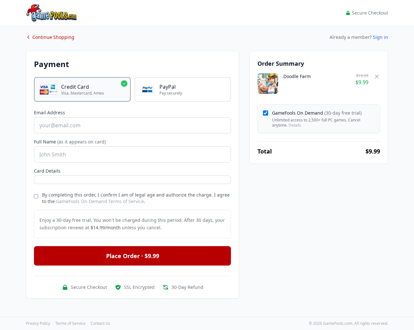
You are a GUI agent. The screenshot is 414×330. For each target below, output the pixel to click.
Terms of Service (70, 323)
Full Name (70, 142)
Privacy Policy (38, 323)
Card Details (47, 171)
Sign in (380, 37)
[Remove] (377, 76)
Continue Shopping (53, 37)
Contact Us (100, 323)
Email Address (49, 112)
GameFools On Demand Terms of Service (100, 201)
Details (295, 125)
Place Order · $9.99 (132, 256)
